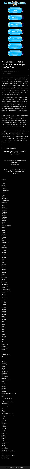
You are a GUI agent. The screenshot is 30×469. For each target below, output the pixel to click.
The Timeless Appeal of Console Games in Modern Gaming (14, 161)
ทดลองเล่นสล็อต (5, 209)
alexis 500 (4, 386)
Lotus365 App (4, 403)
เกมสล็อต (3, 227)
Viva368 (3, 445)
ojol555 (3, 396)
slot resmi (4, 438)
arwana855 (4, 220)
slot (2, 267)
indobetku (4, 421)
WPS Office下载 (5, 286)
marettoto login (5, 344)
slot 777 (3, 183)
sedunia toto (4, 433)
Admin (5, 71)
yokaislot (3, 425)
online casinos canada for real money (10, 393)
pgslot (3, 408)
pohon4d (4, 271)
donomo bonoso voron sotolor (8, 455)
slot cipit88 (4, 339)
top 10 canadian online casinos (8, 401)
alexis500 (3, 385)
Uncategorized (7, 73)
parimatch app (5, 284)
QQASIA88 (4, 187)
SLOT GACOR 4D (5, 426)
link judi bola (4, 423)
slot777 (3, 333)
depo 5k (3, 185)
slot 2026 (3, 299)
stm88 (3, 369)
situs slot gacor (5, 457)
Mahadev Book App (6, 405)
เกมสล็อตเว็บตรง (5, 242)
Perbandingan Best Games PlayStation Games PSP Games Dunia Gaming (15, 170)
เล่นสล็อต (3, 230)
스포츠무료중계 (5, 376)
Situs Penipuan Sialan (6, 291)
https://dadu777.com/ (6, 225)
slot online (4, 359)
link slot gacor (13, 87)
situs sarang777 (5, 306)
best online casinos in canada (8, 415)
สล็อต (3, 197)
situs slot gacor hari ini (6, 380)
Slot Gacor (4, 388)
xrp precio (4, 336)
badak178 (4, 250)
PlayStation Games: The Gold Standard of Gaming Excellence (15, 152)
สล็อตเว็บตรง (4, 210)
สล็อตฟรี (3, 224)
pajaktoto (4, 391)
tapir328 (3, 341)
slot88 (3, 244)
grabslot (3, 443)
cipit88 (3, 260)
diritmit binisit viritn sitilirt (7, 450)
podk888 (3, 245)
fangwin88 (4, 254)
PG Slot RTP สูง (5, 198)
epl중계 (3, 411)
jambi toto (4, 432)
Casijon (3, 207)
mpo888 (3, 410)
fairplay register (5, 395)
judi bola (3, 262)
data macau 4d (5, 448)
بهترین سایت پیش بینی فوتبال (7, 398)
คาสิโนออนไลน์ (5, 249)
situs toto (4, 229)
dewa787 (3, 232)
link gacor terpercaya (6, 458)
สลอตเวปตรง (4, 204)
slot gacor (4, 235)
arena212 (4, 264)
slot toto (3, 195)
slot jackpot (4, 202)
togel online (4, 277)
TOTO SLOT (4, 363)
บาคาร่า (3, 374)
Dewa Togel (4, 447)
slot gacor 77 (4, 364)
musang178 (4, 234)
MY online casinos (5, 442)
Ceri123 (3, 274)
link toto (3, 358)
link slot (3, 193)
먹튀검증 (3, 383)
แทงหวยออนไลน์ (5, 371)
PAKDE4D (4, 192)
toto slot (3, 430)
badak (3, 321)
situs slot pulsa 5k (5, 348)
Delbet (3, 400)
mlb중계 (3, 331)
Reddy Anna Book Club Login (8, 413)
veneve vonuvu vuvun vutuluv (8, 452)
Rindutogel (4, 420)
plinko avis (4, 353)
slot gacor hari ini (5, 190)
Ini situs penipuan (5, 297)
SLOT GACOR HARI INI (6, 354)
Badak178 (4, 266)
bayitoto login (5, 188)
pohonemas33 (5, 222)
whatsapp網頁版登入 (6, 289)
